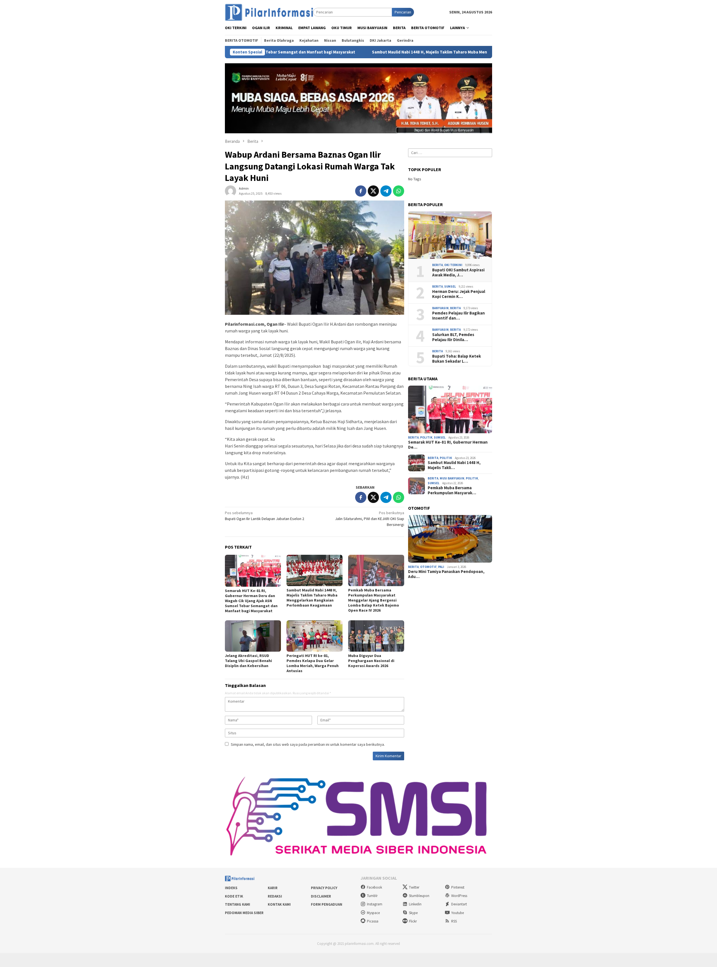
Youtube (457, 912)
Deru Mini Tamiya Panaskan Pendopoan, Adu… (446, 574)
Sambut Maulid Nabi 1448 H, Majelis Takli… (454, 465)
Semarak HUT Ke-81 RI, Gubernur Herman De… (448, 445)
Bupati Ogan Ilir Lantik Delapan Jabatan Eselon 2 (264, 515)
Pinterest (457, 887)
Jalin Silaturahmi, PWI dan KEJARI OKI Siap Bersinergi (369, 518)
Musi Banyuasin (452, 478)
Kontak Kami (279, 904)
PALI (441, 567)
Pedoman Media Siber (244, 912)
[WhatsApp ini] (398, 191)
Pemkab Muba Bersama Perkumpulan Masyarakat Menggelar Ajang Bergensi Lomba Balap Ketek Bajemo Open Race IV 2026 (373, 600)
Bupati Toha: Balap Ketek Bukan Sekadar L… (456, 359)
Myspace (373, 912)
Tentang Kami (237, 904)
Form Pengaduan (326, 904)
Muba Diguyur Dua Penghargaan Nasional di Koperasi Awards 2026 (371, 660)
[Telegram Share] (386, 191)
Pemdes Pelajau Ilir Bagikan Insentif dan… (458, 316)
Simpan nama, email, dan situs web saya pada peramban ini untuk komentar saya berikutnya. (308, 744)
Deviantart (459, 904)
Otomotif (428, 567)
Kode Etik (234, 896)
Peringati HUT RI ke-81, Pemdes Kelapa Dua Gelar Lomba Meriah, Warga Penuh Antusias (313, 663)
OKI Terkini (453, 265)
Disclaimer (321, 896)
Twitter (414, 887)
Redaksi (275, 896)
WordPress (459, 895)
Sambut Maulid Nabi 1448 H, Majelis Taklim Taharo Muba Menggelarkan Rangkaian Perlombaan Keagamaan (407, 52)
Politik (426, 437)
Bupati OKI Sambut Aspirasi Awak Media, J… (458, 272)
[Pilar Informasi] (269, 11)
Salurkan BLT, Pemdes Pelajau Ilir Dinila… (453, 337)
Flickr (413, 921)
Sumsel (450, 286)
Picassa (372, 921)
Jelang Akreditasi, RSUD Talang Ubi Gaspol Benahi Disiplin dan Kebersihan (248, 660)
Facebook (374, 887)
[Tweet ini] (373, 191)
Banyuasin (440, 308)
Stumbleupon (419, 895)
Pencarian (403, 12)
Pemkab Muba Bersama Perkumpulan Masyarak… (452, 490)
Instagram (374, 904)
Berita (437, 265)
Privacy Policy (324, 888)
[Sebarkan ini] (360, 191)
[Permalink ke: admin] (230, 190)
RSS (454, 921)
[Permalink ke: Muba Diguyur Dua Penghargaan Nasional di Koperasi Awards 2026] (376, 636)
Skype (413, 912)
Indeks (231, 888)
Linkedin (415, 904)
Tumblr (372, 895)
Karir (273, 888)
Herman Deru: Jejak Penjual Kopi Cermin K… (458, 294)
